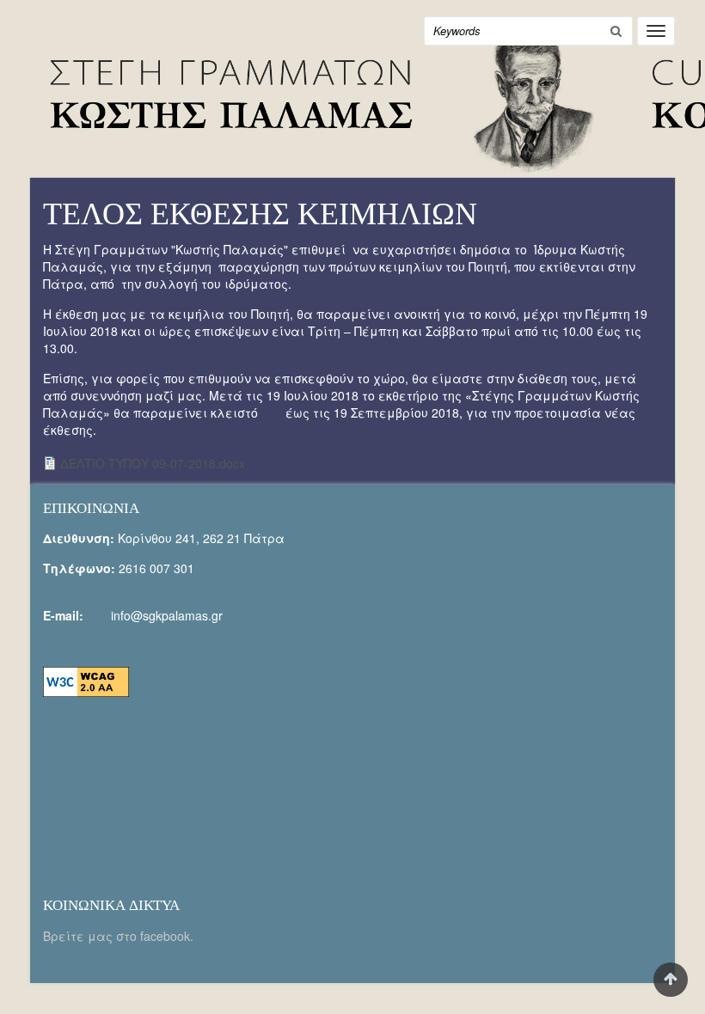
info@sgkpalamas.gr (167, 615)
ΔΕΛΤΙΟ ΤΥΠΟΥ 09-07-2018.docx (152, 463)
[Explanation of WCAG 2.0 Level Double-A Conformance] (86, 680)
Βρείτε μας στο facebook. (120, 935)
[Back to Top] (670, 979)
